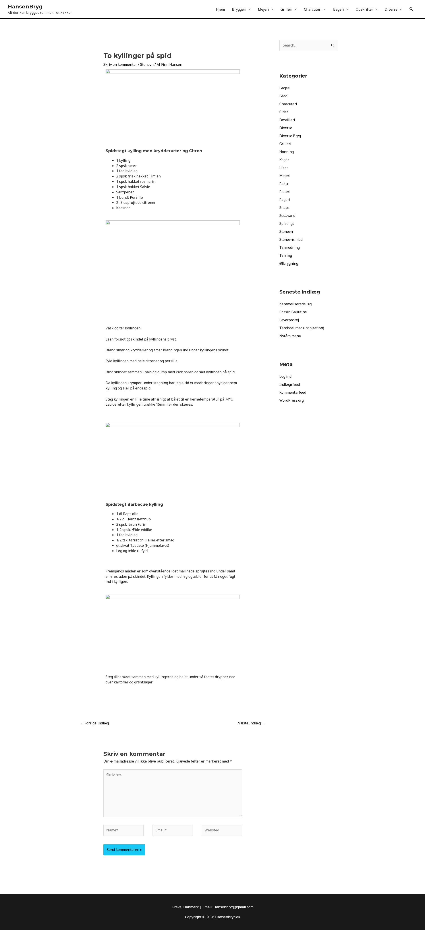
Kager (284, 159)
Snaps (284, 207)
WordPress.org (291, 400)
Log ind (285, 376)
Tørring (285, 255)
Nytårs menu (290, 335)
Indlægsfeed (289, 384)
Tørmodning (289, 247)
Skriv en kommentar (120, 64)
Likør (283, 167)
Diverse (391, 9)
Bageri (338, 9)
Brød (283, 95)
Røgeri (284, 199)
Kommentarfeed (292, 392)
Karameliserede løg (295, 304)
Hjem (220, 9)
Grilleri (286, 9)
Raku (283, 183)
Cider (283, 111)
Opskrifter (364, 9)
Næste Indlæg (251, 723)
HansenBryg (25, 6)
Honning (286, 151)
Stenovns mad (291, 239)
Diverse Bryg (290, 135)
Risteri (284, 191)
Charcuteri (313, 9)
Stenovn (147, 64)
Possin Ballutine (293, 311)
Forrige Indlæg (94, 723)
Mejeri (263, 9)
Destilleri (287, 119)
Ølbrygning (288, 263)
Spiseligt (286, 223)
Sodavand (287, 215)
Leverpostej (289, 319)
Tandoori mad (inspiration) (301, 327)
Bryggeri (239, 9)
